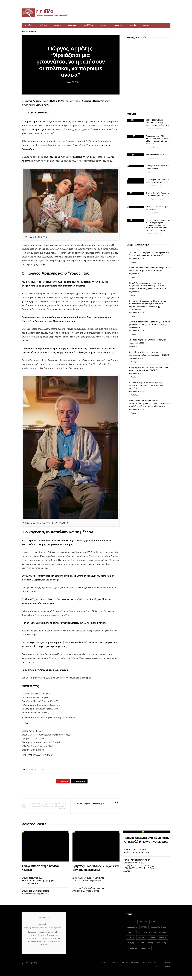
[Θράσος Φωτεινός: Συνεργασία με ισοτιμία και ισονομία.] (135, 193)
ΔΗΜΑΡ (154, 922)
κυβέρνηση (161, 942)
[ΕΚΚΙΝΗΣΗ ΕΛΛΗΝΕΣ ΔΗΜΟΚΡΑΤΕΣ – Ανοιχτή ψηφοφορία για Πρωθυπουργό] (135, 120)
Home (24, 32)
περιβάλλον (88, 25)
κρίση (150, 942)
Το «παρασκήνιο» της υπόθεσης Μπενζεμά (147, 340)
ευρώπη (141, 942)
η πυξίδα (28, 25)
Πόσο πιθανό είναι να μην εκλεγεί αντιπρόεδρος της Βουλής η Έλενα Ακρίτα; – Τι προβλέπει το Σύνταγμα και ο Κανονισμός (149, 403)
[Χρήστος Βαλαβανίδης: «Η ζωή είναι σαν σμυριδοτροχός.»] (96, 846)
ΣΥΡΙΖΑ (130, 937)
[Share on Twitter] (63, 791)
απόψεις (146, 25)
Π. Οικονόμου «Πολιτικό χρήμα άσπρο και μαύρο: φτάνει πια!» (157, 180)
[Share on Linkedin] (84, 791)
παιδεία (133, 25)
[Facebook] (165, 3)
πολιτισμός (117, 25)
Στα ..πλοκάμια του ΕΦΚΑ (155, 154)
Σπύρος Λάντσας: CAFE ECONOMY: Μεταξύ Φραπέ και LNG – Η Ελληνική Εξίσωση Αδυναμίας (158, 140)
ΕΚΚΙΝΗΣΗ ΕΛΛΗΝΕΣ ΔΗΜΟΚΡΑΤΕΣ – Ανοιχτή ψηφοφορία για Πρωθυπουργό (157, 122)
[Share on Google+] (70, 791)
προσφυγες (145, 948)
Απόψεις (143, 922)
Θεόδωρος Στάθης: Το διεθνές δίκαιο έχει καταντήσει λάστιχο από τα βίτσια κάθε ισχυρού (48, 806)
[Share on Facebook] (55, 791)
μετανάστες (132, 948)
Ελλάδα (144, 927)
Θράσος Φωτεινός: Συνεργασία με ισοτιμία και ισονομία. (157, 194)
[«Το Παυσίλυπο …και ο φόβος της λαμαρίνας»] (135, 207)
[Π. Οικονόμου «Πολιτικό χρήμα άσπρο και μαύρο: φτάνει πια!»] (135, 181)
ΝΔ (139, 932)
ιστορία (103, 25)
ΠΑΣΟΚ (147, 932)
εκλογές (130, 942)
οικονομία (72, 25)
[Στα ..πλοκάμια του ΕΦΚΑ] (135, 154)
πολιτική (43, 25)
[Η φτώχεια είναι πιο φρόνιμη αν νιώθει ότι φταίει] (135, 166)
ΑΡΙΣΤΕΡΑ (131, 922)
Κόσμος (130, 932)
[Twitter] (168, 3)
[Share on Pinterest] (77, 791)
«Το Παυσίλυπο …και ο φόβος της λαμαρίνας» (157, 208)
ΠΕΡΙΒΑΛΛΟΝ (160, 932)
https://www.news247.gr (40, 755)
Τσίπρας (141, 937)
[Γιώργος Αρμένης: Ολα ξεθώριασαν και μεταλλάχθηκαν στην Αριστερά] (146, 832)
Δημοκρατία (132, 927)
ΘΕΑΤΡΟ (43, 769)
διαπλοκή (163, 937)
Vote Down (80, 781)
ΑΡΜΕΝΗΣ (33, 769)
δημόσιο (152, 937)
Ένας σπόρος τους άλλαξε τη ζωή (89, 804)
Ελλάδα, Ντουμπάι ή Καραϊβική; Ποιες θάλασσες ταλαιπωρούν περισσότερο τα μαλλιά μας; (146, 385)
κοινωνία (57, 25)
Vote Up (64, 781)
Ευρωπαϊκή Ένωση (159, 927)
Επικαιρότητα (142, 244)
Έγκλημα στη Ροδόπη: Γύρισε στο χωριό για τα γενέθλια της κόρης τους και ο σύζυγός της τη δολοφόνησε (149, 324)
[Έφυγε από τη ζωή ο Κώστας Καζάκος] (45, 846)
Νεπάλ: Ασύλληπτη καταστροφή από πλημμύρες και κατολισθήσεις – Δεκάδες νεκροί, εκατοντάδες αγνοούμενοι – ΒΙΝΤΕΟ (148, 286)
